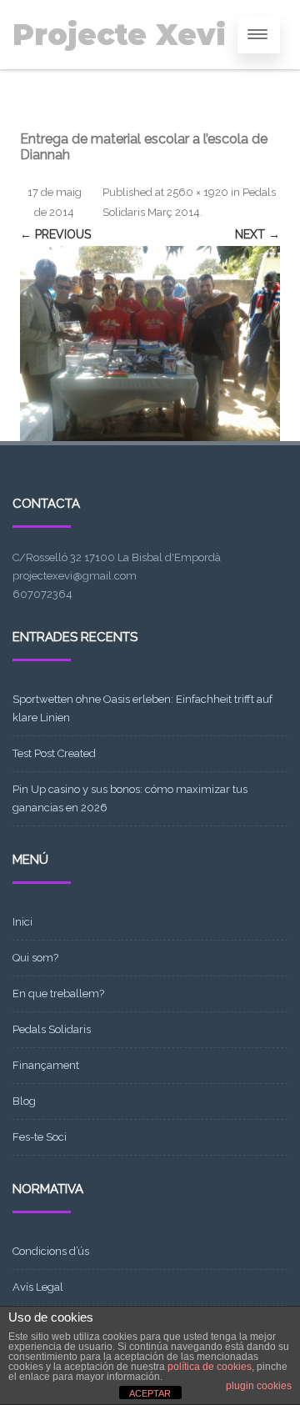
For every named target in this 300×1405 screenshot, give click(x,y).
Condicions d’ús (50, 1251)
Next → (257, 234)
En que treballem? (58, 993)
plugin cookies (259, 1386)
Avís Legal (37, 1287)
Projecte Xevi (119, 35)
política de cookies (210, 1366)
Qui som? (35, 957)
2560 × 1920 (197, 192)
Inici (22, 922)
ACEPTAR (150, 1393)
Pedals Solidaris (51, 1029)
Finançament (45, 1065)
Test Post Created (54, 753)
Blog (24, 1101)
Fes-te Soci (39, 1137)
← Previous (55, 234)
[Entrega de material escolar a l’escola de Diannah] (150, 343)
